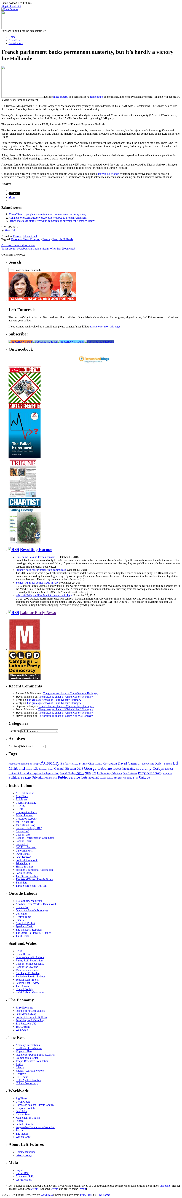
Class (91, 763)
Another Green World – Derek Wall (36, 904)
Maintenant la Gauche (28, 1117)
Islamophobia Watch (27, 1057)
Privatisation (40, 777)
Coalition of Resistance (29, 1048)
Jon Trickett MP (25, 821)
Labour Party (23, 834)
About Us (14, 40)
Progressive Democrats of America (35, 1127)
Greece (117, 768)
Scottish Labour (106, 778)
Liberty (20, 1067)
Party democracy (150, 773)
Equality (29, 769)
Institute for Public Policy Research (35, 1054)
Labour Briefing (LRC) (29, 828)
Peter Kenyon (23, 856)
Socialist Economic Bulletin (31, 1017)
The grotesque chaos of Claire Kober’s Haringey (70, 693)
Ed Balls (168, 764)
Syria (123, 778)
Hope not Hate (24, 1051)
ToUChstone (23, 1026)
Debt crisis (148, 763)
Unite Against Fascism (28, 1080)
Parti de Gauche (25, 1124)
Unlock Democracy (27, 1083)
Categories (14, 730)
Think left (21, 882)
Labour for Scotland (27, 966)
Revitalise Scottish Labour (30, 976)
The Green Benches (27, 876)
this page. (165, 1185)
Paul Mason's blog (26, 1013)
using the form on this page (104, 326)
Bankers (65, 763)
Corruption (110, 763)
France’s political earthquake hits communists (41, 569)
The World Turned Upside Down (34, 879)
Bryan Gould (23, 1101)
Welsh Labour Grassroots (30, 992)
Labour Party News (38, 612)
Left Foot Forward (26, 847)
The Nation (22, 1133)
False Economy (24, 1007)
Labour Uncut (23, 840)
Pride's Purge (23, 863)
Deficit (159, 763)
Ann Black (22, 796)
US (148, 777)
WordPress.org (24, 1179)
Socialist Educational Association (34, 869)
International (30, 236)
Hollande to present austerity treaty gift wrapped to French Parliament (47, 217)
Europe (17, 236)
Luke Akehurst (24, 850)
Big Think (21, 1098)
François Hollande (62, 239)
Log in (19, 1170)
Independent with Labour (30, 957)
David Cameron (129, 763)
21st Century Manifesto (29, 900)
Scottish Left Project (27, 979)
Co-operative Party (26, 812)
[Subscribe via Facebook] (99, 341)
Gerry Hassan (23, 954)
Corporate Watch (25, 1108)
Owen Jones (23, 853)
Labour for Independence (30, 963)
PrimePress (86, 1194)
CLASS (20, 805)
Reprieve (21, 1073)
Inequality (128, 768)
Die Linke (21, 1111)
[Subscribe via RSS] (20, 341)
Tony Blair (132, 777)
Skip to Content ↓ (11, 6)
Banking (74, 764)
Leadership (29, 773)
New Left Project (25, 923)
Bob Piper (21, 799)
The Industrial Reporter (29, 929)
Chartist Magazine (26, 802)
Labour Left (22, 831)
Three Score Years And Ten (31, 885)
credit (34, 1188)
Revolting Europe (36, 549)
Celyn (19, 950)
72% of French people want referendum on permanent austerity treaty (47, 214)
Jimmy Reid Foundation (29, 960)
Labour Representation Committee (35, 837)
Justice (19, 1064)
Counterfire (22, 907)
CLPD (19, 809)
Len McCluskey (68, 773)
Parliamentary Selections (109, 773)
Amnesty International (28, 1045)
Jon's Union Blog (25, 824)
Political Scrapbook (27, 860)
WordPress (47, 1194)
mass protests (60, 96)
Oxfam (19, 1120)
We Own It (22, 1029)
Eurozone (43, 769)
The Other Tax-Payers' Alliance (33, 932)
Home (12, 36)
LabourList (22, 844)
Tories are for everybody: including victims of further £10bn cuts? (38, 248)
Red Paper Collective (27, 973)
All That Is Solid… (26, 793)
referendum (96, 96)
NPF (94, 773)
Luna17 (20, 919)
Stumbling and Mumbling (30, 1020)
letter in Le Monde (108, 173)
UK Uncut (22, 1076)
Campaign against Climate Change (35, 1104)
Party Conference (130, 773)
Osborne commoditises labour (18, 245)
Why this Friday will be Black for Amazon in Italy (44, 595)
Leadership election (48, 773)
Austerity (50, 763)
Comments (25, 1176)
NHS (88, 773)
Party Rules (167, 773)
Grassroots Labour (26, 818)
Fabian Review (24, 815)
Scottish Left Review (27, 982)
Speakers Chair (24, 926)
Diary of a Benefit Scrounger (32, 910)
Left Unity (21, 913)
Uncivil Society (24, 989)
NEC (80, 773)
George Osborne (98, 768)
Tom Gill (10, 230)
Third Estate (22, 935)
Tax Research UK (26, 1023)
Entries (22, 1173)
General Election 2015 (68, 768)
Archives (14, 746)
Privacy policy (24, 1155)
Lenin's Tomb (23, 916)
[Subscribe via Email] (45, 341)
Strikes (117, 777)
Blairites (83, 763)
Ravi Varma (103, 1194)
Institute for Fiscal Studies (30, 1010)
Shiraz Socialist (24, 866)
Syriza (19, 1130)
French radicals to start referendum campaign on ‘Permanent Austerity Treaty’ (52, 220)
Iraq (137, 769)
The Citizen (22, 986)
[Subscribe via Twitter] (71, 341)
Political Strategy (20, 777)
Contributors (16, 43)
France (46, 239)
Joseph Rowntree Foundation (32, 1061)
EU (36, 768)
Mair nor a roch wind (27, 970)
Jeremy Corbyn (152, 768)
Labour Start (23, 1114)
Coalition (98, 764)
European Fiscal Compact (25, 239)
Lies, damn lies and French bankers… (37, 557)
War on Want (23, 1136)
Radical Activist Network (30, 1070)
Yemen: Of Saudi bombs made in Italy (37, 582)
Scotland (93, 777)
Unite (142, 777)
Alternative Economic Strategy (24, 763)
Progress (53, 778)
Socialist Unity (24, 872)
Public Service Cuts (73, 777)
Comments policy (25, 1151)
